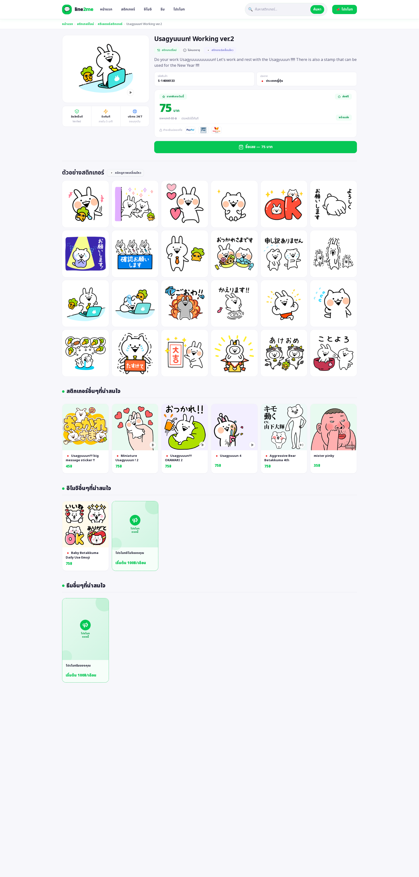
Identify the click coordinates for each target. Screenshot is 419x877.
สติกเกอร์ (128, 9)
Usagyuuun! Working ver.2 (144, 24)
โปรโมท (179, 9)
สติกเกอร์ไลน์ (85, 24)
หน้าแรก (106, 9)
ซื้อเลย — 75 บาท (259, 147)
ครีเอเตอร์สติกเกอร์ (110, 24)
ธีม (163, 9)
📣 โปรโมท (344, 9)
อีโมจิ (148, 9)
